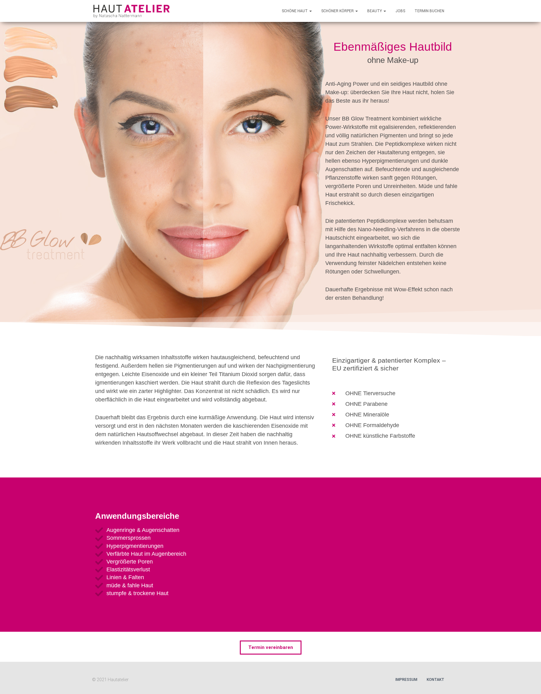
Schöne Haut (295, 11)
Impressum (406, 679)
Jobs (400, 11)
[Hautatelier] (131, 10)
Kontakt (435, 679)
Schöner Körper (338, 11)
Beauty (375, 11)
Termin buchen (429, 11)
